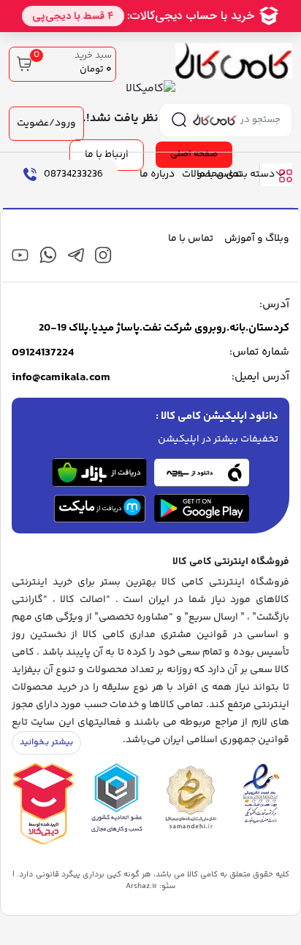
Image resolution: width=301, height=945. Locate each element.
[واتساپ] (47, 255)
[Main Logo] (233, 61)
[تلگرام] (75, 255)
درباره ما (157, 174)
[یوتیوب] (20, 255)
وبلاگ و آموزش (256, 239)
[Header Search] (179, 119)
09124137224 (43, 353)
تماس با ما (219, 174)
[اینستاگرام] (103, 255)
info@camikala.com (61, 378)
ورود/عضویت (46, 123)
